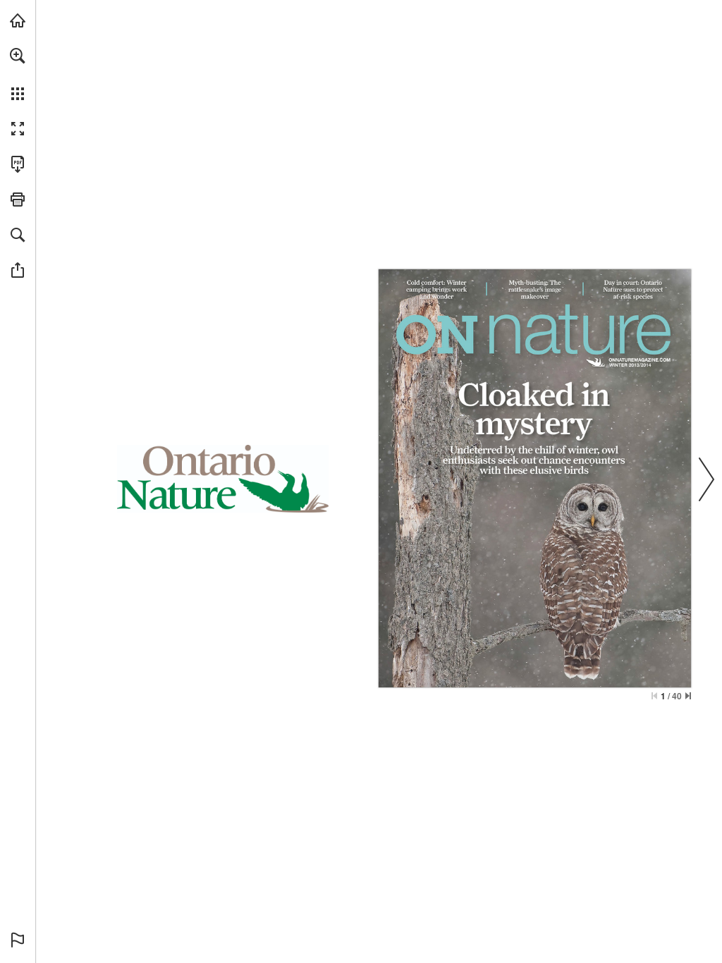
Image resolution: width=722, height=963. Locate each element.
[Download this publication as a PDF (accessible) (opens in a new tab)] (17, 164)
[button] (17, 55)
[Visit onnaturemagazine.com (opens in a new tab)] (17, 20)
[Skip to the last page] (688, 695)
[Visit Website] (639, 359)
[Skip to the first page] (654, 695)
